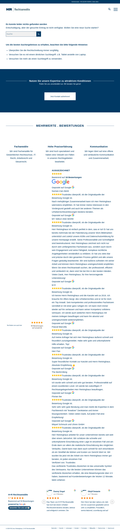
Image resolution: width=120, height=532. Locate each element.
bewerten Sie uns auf (18, 508)
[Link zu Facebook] (109, 2)
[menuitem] (109, 9)
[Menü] (115, 9)
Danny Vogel (59, 491)
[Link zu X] (116, 2)
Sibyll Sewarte (94, 491)
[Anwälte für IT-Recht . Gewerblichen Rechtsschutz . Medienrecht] (21, 9)
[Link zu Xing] (105, 2)
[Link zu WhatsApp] (101, 2)
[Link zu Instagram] (112, 2)
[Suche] (109, 9)
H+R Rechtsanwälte (18, 494)
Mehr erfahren (58, 480)
